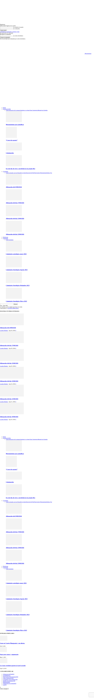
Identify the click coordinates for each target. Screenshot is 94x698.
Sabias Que (49, 173)
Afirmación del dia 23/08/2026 (15, 234)
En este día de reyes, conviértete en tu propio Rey (20, 168)
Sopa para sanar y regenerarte (9, 654)
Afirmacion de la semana (14, 110)
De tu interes (23, 173)
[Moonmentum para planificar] (14, 121)
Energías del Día (7, 109)
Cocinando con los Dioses (14, 173)
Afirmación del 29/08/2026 (14, 187)
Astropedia (5, 238)
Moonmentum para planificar (15, 124)
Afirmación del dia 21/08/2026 (9, 399)
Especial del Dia (30, 173)
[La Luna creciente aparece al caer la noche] (3, 662)
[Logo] (42, 90)
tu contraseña (17, 28)
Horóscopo (5, 237)
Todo (7, 110)
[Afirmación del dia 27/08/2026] (14, 200)
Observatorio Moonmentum (40, 173)
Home (4, 107)
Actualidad (5, 171)
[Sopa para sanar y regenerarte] (3, 651)
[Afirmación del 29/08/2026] (14, 184)
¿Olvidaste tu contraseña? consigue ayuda (9, 31)
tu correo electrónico (18, 35)
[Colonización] (14, 150)
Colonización (10, 153)
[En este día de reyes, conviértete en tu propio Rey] (14, 165)
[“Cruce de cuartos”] (11, 137)
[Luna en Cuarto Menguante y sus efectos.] (3, 640)
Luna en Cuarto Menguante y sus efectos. (12, 643)
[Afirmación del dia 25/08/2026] (14, 215)
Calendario (10, 239)
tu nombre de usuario (18, 27)
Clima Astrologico (33, 110)
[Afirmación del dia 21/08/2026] (12, 396)
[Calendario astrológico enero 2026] (14, 251)
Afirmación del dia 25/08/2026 (15, 218)
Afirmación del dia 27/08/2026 (15, 203)
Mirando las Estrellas (43, 110)
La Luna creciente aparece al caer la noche (13, 665)
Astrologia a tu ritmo (24, 110)
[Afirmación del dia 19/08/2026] (12, 413)
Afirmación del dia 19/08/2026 (9, 417)
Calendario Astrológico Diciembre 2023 (18, 285)
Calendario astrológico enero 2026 (16, 254)
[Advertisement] (47, 65)
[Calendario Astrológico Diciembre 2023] (14, 282)
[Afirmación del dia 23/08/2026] (14, 231)
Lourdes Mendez (4, 330)
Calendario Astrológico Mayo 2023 (16, 301)
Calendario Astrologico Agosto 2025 (17, 270)
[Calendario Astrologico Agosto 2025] (14, 267)
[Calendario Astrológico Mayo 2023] (14, 298)
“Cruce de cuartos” (11, 140)
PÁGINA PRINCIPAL (13, 308)
